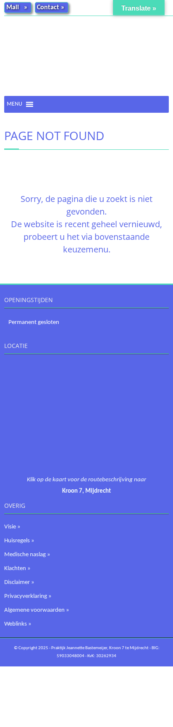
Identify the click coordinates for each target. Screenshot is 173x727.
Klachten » (17, 568)
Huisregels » (19, 541)
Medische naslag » (27, 555)
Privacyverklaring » (28, 596)
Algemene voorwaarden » (36, 610)
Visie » (12, 527)
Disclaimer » (19, 582)
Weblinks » (17, 624)
